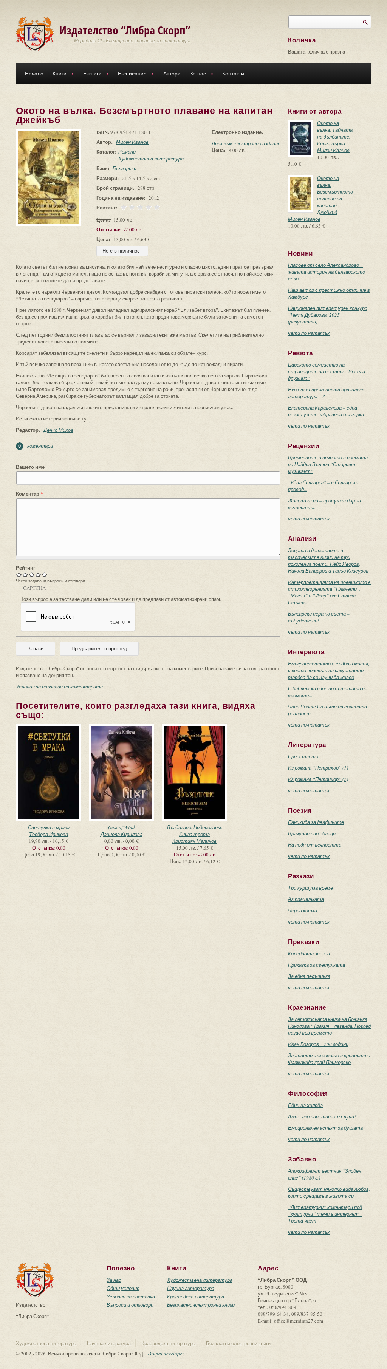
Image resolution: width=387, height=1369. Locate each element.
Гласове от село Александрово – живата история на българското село (326, 272)
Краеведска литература (195, 1296)
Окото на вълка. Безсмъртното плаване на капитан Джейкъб (335, 195)
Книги (57, 75)
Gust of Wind (121, 827)
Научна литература (190, 1288)
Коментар (29, 493)
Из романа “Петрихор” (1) (318, 767)
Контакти (233, 74)
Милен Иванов (132, 142)
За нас (195, 75)
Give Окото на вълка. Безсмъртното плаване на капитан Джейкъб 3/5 (32, 574)
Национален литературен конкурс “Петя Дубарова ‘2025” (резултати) (327, 315)
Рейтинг (25, 567)
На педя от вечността (314, 844)
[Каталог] (35, 33)
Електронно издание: (237, 132)
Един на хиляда (305, 1105)
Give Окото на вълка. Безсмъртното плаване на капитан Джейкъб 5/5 (45, 574)
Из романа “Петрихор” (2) (318, 779)
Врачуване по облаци (312, 833)
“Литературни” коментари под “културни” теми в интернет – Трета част (325, 1214)
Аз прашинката (306, 899)
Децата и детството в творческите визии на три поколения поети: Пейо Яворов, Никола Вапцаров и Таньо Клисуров (328, 560)
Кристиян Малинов (194, 841)
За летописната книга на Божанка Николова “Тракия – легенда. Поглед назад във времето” (329, 1026)
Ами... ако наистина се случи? (322, 1116)
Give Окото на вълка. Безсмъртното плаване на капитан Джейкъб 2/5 (25, 574)
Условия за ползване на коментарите (59, 686)
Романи (127, 151)
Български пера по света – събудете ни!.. (319, 617)
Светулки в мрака (49, 827)
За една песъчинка (309, 976)
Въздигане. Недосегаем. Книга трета (194, 831)
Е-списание (130, 75)
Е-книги (90, 75)
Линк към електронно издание (246, 143)
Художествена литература (151, 158)
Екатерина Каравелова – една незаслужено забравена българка (326, 411)
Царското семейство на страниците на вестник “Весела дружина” (326, 371)
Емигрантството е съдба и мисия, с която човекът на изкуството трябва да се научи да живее (328, 670)
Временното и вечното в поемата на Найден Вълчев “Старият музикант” (328, 464)
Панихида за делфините (316, 822)
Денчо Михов (58, 430)
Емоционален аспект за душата (325, 1127)
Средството (303, 756)
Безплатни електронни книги (201, 1304)
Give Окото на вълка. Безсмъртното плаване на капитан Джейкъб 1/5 (19, 574)
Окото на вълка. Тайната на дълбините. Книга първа (335, 133)
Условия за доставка (131, 1296)
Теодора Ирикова (48, 834)
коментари (40, 445)
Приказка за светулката (316, 964)
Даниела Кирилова (121, 834)
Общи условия (123, 1288)
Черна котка (302, 910)
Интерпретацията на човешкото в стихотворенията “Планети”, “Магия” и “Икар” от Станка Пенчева (329, 592)
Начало (34, 74)
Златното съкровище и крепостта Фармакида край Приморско (329, 1059)
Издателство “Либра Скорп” (124, 30)
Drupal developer (166, 1353)
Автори (172, 74)
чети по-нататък (309, 333)
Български (124, 168)
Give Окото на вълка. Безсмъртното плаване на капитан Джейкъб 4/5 (38, 574)
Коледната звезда (309, 953)
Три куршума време (310, 887)
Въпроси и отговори (130, 1304)
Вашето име (30, 467)
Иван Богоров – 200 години (318, 1044)
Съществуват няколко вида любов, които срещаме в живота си (329, 1192)
